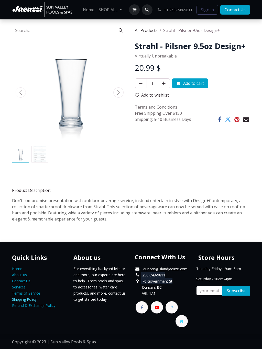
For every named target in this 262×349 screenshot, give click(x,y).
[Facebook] (219, 119)
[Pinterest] (236, 119)
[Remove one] (141, 83)
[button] (147, 9)
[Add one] (164, 83)
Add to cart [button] (193, 83)
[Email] (246, 119)
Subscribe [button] (236, 291)
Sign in (207, 10)
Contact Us (235, 10)
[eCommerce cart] (134, 9)
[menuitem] (88, 10)
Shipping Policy (24, 299)
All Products (146, 30)
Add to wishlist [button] (155, 95)
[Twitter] (228, 119)
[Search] (120, 30)
